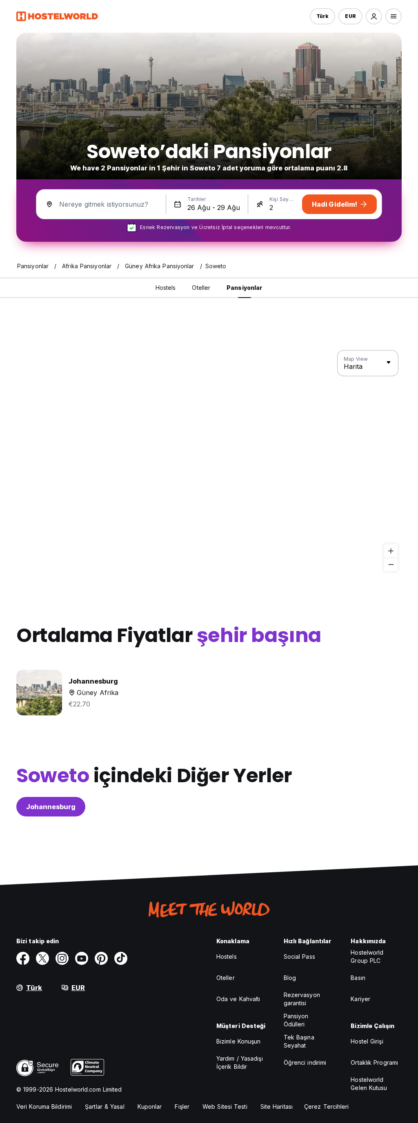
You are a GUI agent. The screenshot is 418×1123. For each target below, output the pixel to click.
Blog (290, 977)
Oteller (225, 977)
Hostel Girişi (367, 1041)
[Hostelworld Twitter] (42, 958)
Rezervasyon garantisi (302, 998)
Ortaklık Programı (374, 1062)
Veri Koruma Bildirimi (44, 1106)
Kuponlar (150, 1106)
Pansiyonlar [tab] (244, 287)
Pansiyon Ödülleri (296, 1020)
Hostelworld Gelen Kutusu (369, 1083)
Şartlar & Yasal (105, 1106)
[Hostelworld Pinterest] (101, 958)
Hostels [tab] (166, 287)
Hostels (226, 956)
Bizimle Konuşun (238, 1041)
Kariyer (360, 998)
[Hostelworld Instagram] (62, 958)
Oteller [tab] (201, 287)
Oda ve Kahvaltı (238, 998)
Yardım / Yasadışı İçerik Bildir (239, 1062)
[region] (209, 461)
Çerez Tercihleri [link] (326, 1106)
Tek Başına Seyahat (299, 1041)
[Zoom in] (391, 551)
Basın (358, 977)
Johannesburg (51, 807)
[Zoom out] (391, 564)
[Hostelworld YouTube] (81, 958)
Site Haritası (276, 1106)
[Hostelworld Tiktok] (120, 958)
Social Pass (299, 956)
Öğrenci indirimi (305, 1062)
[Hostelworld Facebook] (22, 958)
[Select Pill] (374, 16)
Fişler (182, 1106)
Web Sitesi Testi (224, 1106)
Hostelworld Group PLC (367, 956)
